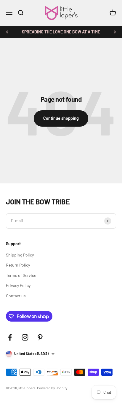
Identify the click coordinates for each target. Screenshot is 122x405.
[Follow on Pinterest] (40, 337)
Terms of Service (21, 275)
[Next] (115, 32)
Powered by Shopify (52, 388)
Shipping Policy (20, 254)
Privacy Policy (18, 285)
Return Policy (18, 264)
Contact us (16, 295)
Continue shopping (61, 118)
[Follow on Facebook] (10, 337)
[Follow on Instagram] (25, 337)
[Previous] (7, 32)
